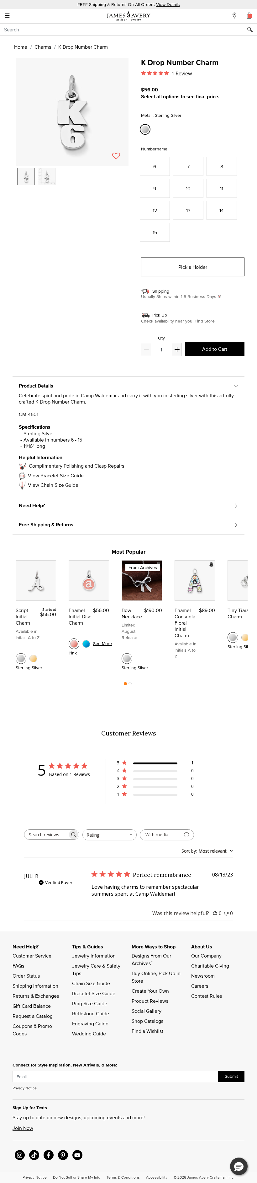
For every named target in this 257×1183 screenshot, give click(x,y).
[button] (72, 112)
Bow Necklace (132, 613)
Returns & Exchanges (36, 995)
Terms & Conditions (123, 1177)
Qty (161, 338)
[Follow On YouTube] (77, 1155)
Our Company (206, 955)
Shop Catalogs (147, 1020)
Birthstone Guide (90, 1013)
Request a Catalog (33, 1015)
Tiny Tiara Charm (238, 613)
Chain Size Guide (91, 983)
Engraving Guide (90, 1023)
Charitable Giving (210, 965)
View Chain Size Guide (53, 485)
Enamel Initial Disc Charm (80, 616)
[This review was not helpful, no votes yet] (226, 913)
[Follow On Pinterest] (63, 1155)
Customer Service (32, 955)
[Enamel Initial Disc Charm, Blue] (86, 644)
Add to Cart (214, 348)
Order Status (26, 975)
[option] (26, 176)
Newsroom (203, 975)
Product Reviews (150, 1000)
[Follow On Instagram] (20, 1155)
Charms (42, 46)
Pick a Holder (192, 266)
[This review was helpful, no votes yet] (215, 913)
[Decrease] (176, 349)
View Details (168, 4)
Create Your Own (150, 990)
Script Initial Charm (23, 616)
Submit (231, 1076)
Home (20, 46)
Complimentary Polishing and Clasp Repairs (76, 466)
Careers (199, 985)
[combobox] (128, 29)
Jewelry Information (94, 955)
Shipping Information (35, 985)
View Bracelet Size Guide (56, 475)
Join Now (23, 1128)
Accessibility (156, 1177)
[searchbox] (46, 834)
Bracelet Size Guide (93, 993)
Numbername (154, 149)
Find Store (205, 321)
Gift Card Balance (32, 1005)
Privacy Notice (25, 1088)
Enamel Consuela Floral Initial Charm (185, 623)
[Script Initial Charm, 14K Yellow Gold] (33, 658)
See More (102, 643)
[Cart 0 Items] (249, 15)
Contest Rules (206, 995)
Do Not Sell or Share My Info (76, 1177)
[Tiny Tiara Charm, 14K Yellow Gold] (245, 637)
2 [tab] (130, 685)
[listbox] (72, 181)
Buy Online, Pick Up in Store (157, 977)
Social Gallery (146, 1010)
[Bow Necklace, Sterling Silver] (127, 658)
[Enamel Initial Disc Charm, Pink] (74, 643)
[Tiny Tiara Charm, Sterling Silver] (233, 637)
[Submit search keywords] (252, 29)
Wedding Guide (89, 1033)
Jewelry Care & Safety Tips (97, 969)
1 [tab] (125, 685)
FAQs (18, 965)
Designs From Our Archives (152, 959)
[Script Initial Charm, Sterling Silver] (21, 658)
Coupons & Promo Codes (33, 1030)
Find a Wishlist (147, 1031)
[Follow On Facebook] (49, 1155)
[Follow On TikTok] (34, 1155)
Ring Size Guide (89, 1003)
